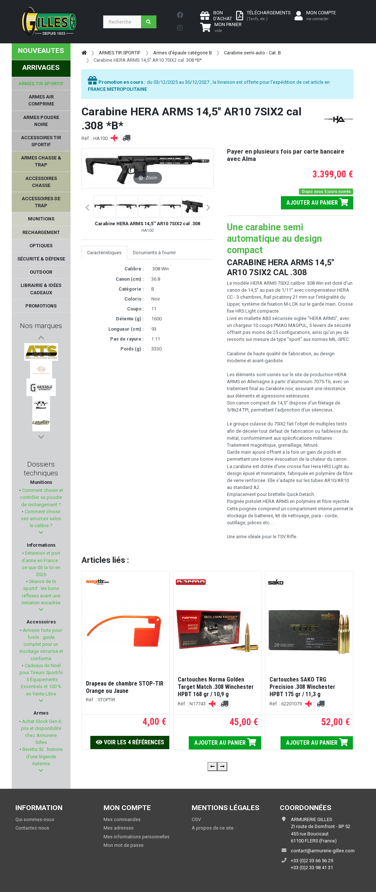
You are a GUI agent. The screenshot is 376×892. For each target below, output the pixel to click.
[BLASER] (41, 405)
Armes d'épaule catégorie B (182, 52)
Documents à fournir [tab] (154, 252)
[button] (41, 532)
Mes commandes (122, 819)
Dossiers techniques (41, 468)
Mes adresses (119, 828)
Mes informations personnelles (137, 836)
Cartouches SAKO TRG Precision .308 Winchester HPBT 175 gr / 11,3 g (302, 687)
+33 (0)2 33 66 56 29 (312, 860)
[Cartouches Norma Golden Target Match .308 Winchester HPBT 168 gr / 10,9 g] (217, 630)
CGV (196, 819)
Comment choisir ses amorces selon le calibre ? (41, 518)
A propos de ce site (213, 828)
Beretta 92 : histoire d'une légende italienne (42, 756)
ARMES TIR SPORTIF (120, 52)
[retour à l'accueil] (84, 52)
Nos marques (41, 325)
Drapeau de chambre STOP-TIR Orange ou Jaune (124, 687)
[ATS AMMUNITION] (41, 352)
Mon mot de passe (124, 845)
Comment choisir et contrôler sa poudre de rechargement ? (41, 497)
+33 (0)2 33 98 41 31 (312, 867)
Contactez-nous (32, 828)
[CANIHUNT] (41, 422)
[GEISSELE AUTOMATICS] (41, 387)
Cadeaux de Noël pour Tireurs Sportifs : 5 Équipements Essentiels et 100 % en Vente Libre (41, 680)
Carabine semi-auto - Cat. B (252, 52)
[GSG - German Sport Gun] (41, 369)
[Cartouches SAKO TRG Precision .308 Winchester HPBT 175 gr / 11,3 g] (309, 631)
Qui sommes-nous (34, 819)
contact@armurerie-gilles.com (323, 850)
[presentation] (212, 766)
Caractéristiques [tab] (104, 252)
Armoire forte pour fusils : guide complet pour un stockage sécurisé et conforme (41, 644)
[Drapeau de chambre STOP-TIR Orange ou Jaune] (125, 630)
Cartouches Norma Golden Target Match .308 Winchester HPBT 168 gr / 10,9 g (216, 687)
